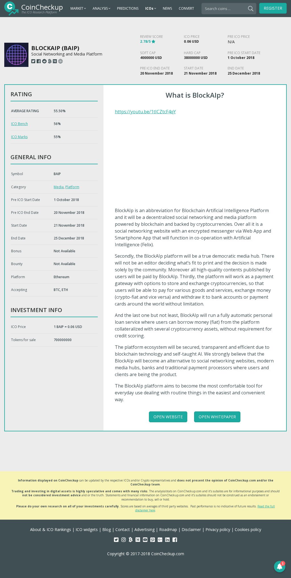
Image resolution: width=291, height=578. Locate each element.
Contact (122, 529)
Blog (106, 529)
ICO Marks (19, 136)
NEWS (167, 8)
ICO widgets (87, 529)
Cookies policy (248, 529)
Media (59, 187)
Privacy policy (217, 529)
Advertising (144, 529)
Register (273, 8)
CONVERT (186, 8)
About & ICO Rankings (50, 529)
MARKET (77, 8)
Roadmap (168, 529)
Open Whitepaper (217, 416)
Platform (72, 187)
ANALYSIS (101, 8)
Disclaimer (191, 529)
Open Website (168, 416)
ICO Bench (19, 123)
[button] (279, 566)
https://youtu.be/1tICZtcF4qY (145, 111)
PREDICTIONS (127, 8)
